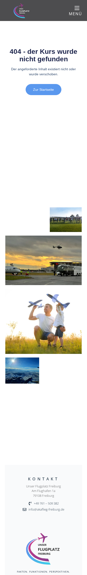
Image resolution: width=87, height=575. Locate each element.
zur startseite (43, 89)
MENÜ (75, 13)
